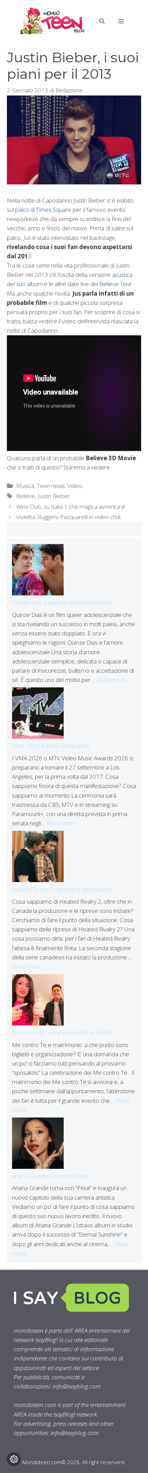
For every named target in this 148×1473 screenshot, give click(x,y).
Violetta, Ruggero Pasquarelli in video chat (68, 517)
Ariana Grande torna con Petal (50, 1176)
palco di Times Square (43, 210)
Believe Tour (114, 284)
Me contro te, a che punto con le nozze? (63, 1032)
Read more (110, 680)
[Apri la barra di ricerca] (102, 21)
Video (74, 486)
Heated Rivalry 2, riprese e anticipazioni (62, 889)
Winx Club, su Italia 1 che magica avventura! (70, 507)
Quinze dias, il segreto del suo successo (62, 602)
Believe (25, 496)
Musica (25, 486)
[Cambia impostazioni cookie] (14, 1459)
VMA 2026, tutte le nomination (50, 746)
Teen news (51, 486)
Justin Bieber (54, 496)
